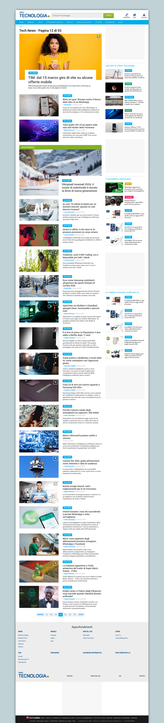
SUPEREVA (134, 718)
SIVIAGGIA (109, 718)
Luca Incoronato (69, 212)
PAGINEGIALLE (56, 718)
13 (65, 614)
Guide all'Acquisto (121, 638)
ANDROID (30, 22)
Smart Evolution (88, 638)
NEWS (21, 22)
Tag (120, 676)
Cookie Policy (54, 721)
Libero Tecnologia (69, 415)
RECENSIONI (110, 22)
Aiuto (74, 721)
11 (56, 614)
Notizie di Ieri (22, 638)
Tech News (22, 641)
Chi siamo (33, 721)
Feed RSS (70, 676)
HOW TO (70, 22)
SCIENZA (128, 84)
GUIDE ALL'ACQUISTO (84, 22)
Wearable (86, 635)
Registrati (126, 17)
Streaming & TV (23, 659)
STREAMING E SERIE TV (54, 22)
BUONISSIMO (126, 718)
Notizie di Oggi (23, 635)
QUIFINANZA (117, 718)
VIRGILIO (48, 718)
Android (53, 635)
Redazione (55, 653)
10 (51, 614)
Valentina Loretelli (69, 366)
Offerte (20, 647)
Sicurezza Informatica (92, 653)
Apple (53, 638)
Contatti (142, 676)
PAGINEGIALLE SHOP (68, 718)
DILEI (103, 718)
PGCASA (78, 718)
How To (118, 635)
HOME (21, 26)
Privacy (47, 721)
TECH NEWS (33, 73)
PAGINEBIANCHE (87, 718)
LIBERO (42, 718)
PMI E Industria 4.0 (122, 653)
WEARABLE (129, 197)
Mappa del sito (96, 676)
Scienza (21, 644)
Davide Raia (67, 105)
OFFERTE (98, 22)
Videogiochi (22, 662)
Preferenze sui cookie (65, 721)
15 (74, 614)
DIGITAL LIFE (87, 631)
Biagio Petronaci (69, 130)
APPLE (40, 22)
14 (70, 614)
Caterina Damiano (69, 338)
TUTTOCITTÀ (97, 718)
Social (20, 656)
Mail (134, 17)
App (52, 641)
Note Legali (40, 721)
